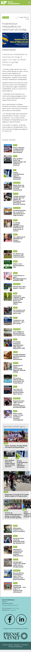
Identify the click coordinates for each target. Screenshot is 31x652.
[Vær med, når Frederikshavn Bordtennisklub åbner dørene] (8, 390)
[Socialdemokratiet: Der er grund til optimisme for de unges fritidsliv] (8, 211)
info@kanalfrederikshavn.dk (10, 605)
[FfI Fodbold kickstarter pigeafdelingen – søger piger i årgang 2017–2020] (8, 342)
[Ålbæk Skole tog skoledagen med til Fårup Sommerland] (8, 186)
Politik (15, 317)
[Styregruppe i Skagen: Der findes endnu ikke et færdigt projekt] (8, 563)
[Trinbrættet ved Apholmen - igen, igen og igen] (8, 321)
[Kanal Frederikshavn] (10, 2)
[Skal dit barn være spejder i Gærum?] (8, 287)
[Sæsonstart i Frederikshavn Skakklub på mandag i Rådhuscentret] (8, 550)
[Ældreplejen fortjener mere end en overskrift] (8, 529)
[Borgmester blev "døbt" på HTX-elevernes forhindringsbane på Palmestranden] (8, 401)
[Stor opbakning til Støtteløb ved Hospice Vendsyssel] (8, 238)
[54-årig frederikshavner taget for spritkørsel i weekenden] (8, 173)
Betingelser (17, 645)
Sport (15, 145)
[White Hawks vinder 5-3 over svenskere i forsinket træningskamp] (8, 414)
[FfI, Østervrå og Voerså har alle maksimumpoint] (8, 254)
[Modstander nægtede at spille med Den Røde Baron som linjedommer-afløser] (8, 296)
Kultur (15, 220)
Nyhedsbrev (24, 645)
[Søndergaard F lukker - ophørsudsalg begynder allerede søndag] (8, 366)
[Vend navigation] (29, 2)
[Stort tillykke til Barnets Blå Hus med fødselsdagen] (8, 332)
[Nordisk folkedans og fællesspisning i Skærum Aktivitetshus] (8, 355)
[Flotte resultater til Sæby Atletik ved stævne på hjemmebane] (8, 148)
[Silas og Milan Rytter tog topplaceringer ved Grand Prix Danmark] (8, 159)
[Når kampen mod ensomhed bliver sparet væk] (8, 311)
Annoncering (15, 608)
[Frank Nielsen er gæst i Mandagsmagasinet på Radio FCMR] (8, 276)
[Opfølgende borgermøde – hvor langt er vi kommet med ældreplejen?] (8, 586)
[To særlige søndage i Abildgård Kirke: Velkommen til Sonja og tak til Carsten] (8, 223)
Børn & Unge (17, 182)
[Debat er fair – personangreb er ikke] (8, 264)
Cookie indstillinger (7, 645)
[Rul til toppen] (27, 648)
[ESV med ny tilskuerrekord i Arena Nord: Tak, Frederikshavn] (8, 379)
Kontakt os (13, 610)
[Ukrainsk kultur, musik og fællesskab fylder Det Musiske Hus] (8, 539)
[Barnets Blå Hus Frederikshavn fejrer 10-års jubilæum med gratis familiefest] (8, 574)
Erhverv (15, 193)
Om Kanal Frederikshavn (15, 646)
